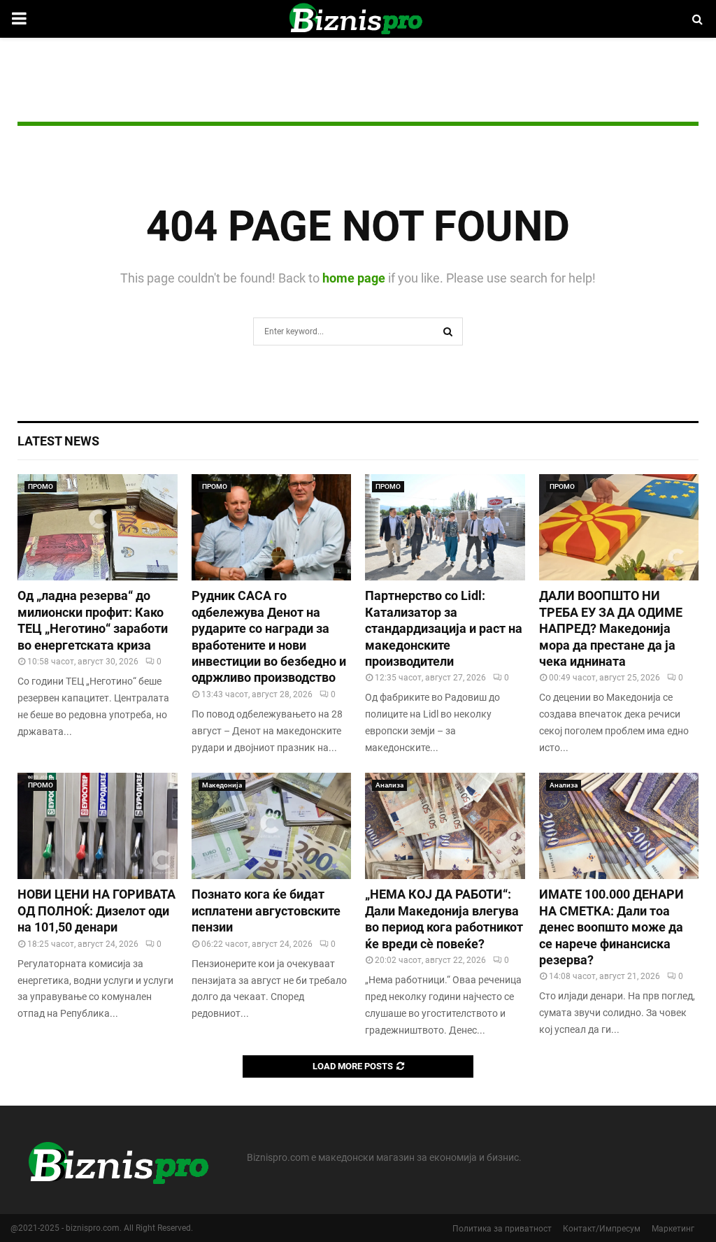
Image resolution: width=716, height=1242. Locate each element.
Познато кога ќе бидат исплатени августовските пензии (266, 910)
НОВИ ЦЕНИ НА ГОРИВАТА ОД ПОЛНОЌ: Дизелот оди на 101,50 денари (96, 910)
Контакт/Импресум (601, 1229)
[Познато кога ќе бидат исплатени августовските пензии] (272, 826)
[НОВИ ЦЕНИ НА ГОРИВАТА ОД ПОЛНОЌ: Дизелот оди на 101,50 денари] (97, 826)
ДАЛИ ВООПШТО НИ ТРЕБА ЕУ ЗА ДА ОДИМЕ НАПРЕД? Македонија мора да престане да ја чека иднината (610, 628)
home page (353, 278)
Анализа (389, 785)
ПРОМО (40, 486)
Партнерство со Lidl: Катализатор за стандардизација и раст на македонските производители (443, 628)
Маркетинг (673, 1229)
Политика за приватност (502, 1229)
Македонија (222, 785)
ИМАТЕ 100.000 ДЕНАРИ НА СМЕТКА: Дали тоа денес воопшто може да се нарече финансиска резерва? (611, 927)
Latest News (58, 441)
